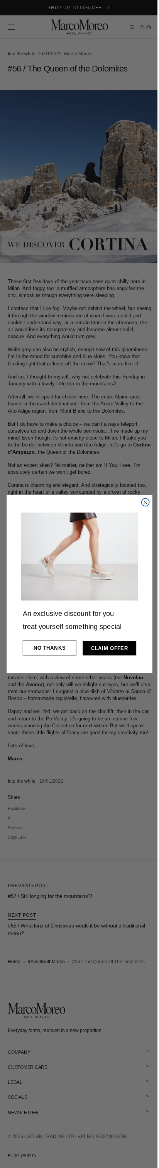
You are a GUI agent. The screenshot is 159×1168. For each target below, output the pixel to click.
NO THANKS (46, 647)
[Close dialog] (142, 502)
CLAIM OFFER (106, 648)
